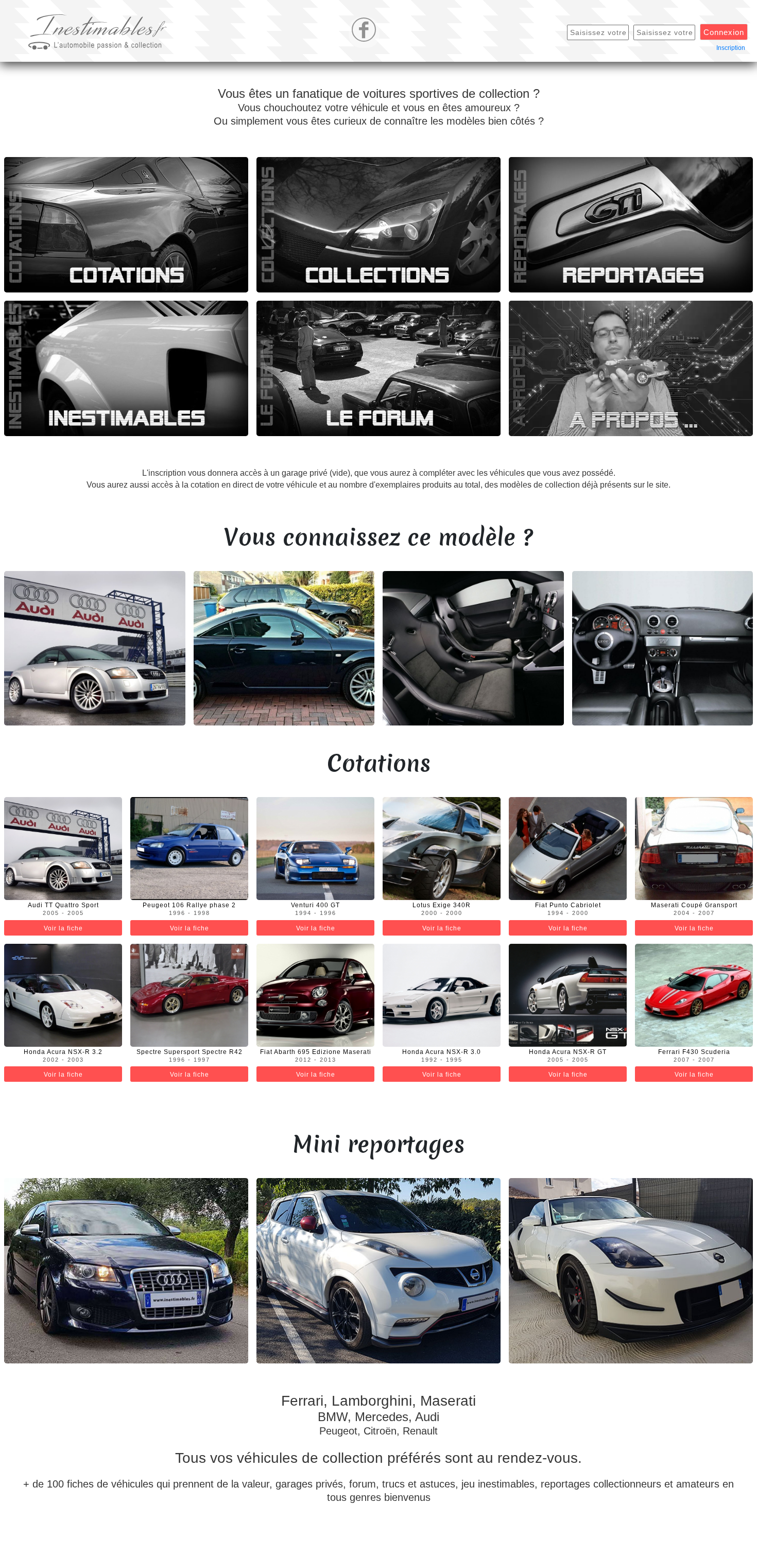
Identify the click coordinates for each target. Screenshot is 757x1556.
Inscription (730, 47)
